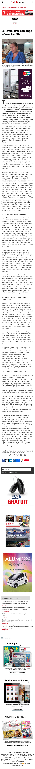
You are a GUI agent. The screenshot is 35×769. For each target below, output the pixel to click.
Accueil (4, 7)
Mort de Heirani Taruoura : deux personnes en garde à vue (17, 627)
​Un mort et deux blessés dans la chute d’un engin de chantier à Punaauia (16, 608)
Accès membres (8, 763)
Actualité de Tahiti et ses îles (17, 7)
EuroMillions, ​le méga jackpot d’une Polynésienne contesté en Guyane (15, 602)
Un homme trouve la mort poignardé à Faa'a (16, 615)
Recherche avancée (9, 472)
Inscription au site (17, 765)
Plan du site (17, 763)
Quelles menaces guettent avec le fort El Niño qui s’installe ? (17, 621)
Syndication (27, 763)
